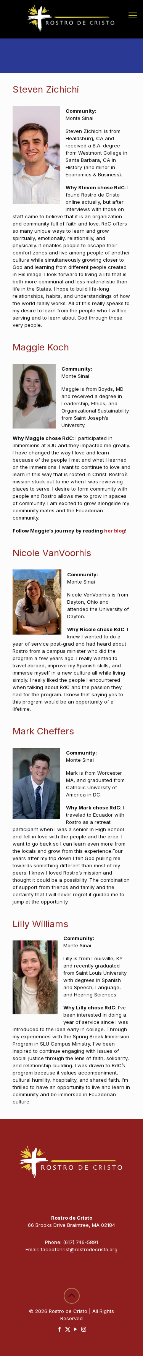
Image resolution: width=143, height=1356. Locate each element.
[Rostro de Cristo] (71, 19)
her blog (114, 531)
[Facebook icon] (60, 1329)
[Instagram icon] (84, 1329)
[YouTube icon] (76, 1329)
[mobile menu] (132, 15)
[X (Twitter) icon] (68, 1329)
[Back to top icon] (72, 1296)
